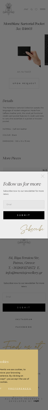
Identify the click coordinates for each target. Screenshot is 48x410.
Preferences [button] (19, 389)
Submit (24, 215)
